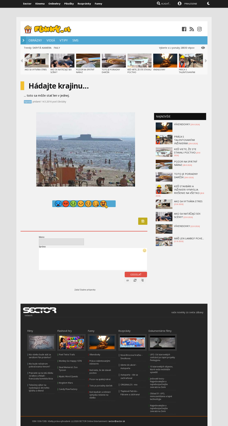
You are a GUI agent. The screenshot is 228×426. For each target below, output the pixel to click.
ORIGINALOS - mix (129, 384)
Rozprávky (84, 3)
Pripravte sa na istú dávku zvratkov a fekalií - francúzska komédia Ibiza (41, 376)
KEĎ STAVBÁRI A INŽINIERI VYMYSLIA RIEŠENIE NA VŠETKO (186, 190)
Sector (27, 3)
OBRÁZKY (35, 40)
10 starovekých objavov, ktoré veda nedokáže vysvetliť (161, 369)
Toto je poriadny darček (100, 385)
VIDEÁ (51, 40)
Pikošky (69, 3)
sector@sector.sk (116, 421)
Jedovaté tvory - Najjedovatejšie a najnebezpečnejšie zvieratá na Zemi (159, 383)
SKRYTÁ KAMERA (42, 47)
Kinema (40, 3)
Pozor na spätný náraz (100, 379)
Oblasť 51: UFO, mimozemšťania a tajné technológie (161, 396)
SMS (75, 40)
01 (128, 280)
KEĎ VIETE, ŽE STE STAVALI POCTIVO (139, 71)
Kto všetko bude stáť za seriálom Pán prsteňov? (40, 356)
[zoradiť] (142, 280)
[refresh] (135, 280)
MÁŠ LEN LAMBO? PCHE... (189, 238)
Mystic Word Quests (68, 376)
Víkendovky (94, 354)
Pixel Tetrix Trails (67, 354)
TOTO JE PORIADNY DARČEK (111, 71)
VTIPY (64, 40)
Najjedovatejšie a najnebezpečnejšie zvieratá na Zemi (159, 408)
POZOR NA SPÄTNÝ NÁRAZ (85, 71)
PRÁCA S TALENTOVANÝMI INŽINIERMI (187, 72)
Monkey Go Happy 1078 (70, 360)
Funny (98, 3)
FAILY (57, 47)
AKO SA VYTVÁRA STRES (36, 69)
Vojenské (27, 102)
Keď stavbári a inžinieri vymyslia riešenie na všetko (100, 395)
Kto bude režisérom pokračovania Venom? (39, 365)
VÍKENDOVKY (159, 69)
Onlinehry (54, 3)
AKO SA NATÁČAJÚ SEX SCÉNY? (61, 71)
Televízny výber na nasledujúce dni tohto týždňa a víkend (39, 388)
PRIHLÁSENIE (190, 3)
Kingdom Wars (66, 382)
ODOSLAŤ (135, 274)
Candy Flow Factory (68, 389)
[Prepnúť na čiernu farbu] (208, 3)
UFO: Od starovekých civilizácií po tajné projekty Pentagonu (162, 357)
